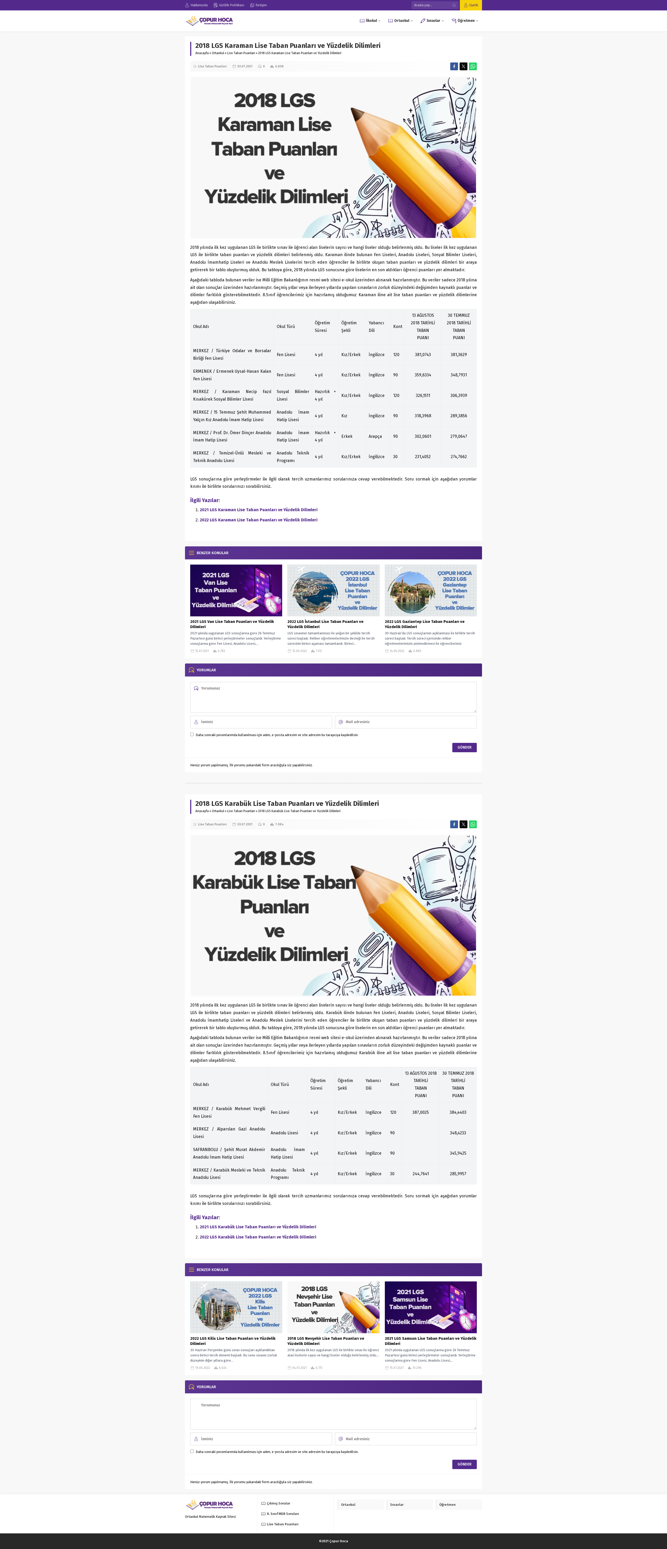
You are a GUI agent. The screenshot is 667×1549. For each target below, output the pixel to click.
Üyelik (473, 5)
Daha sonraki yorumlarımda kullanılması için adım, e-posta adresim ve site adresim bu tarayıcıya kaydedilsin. (277, 735)
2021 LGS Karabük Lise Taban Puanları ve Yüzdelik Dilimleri (258, 1226)
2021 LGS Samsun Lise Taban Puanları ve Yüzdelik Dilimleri (430, 1341)
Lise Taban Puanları (241, 53)
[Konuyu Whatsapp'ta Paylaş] (473, 66)
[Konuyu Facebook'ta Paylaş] (454, 66)
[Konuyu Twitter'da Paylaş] (463, 66)
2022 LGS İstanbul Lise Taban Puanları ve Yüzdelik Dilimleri (325, 624)
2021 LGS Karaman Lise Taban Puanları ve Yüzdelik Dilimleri (259, 509)
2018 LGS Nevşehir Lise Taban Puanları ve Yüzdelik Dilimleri (325, 1341)
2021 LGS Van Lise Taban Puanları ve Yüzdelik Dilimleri (232, 624)
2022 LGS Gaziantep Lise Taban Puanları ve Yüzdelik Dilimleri (425, 624)
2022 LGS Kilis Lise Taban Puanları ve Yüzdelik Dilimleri (232, 1341)
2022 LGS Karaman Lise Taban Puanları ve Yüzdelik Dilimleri (259, 519)
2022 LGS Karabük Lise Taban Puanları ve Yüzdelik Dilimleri (258, 1237)
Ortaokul (218, 53)
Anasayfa (202, 53)
